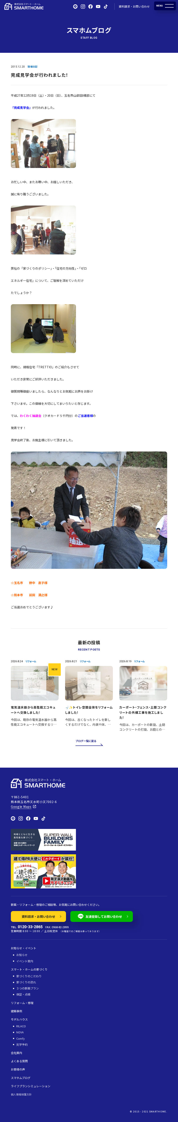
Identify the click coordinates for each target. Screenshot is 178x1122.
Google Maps (21, 806)
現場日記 (32, 66)
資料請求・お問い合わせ (134, 6)
